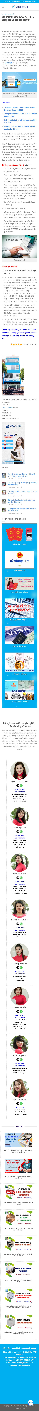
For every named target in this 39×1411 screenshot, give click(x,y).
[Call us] (21, 785)
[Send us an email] (17, 785)
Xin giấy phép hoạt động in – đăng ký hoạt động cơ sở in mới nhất (21, 475)
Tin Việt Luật (11, 14)
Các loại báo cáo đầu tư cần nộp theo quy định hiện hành (21, 501)
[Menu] (3, 6)
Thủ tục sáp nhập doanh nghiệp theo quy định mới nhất (22, 484)
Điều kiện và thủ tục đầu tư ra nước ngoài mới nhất (22, 492)
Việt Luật (8, 63)
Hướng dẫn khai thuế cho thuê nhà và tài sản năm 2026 (22, 510)
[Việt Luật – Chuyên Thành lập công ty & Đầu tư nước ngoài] (19, 6)
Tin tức (4, 14)
